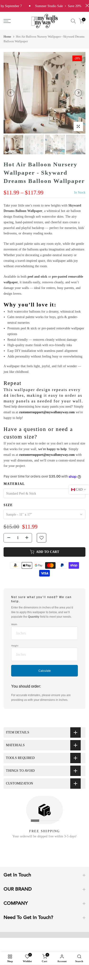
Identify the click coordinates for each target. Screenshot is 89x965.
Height (14, 645)
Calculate (44, 670)
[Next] (78, 92)
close (86, 5)
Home (7, 36)
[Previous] (10, 92)
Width (14, 624)
